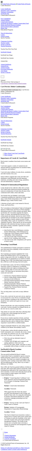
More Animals (8, 155)
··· (5, 434)
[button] (2, 76)
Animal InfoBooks (9, 437)
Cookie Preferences (21, 449)
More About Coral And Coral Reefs (14, 153)
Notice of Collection (6, 448)
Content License (11, 449)
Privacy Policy (20, 448)
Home (6, 432)
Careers (14, 448)
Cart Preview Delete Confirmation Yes (11, 90)
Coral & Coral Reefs (10, 438)
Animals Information (10, 435)
